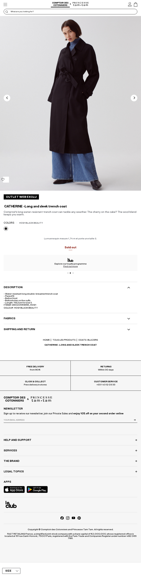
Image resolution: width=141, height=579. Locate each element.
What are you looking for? (22, 12)
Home (46, 340)
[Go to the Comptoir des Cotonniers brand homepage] (60, 4)
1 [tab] (67, 273)
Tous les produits (64, 340)
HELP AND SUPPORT (17, 440)
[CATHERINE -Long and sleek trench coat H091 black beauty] (70, 103)
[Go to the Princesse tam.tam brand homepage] (80, 4)
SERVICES (10, 450)
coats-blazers (88, 340)
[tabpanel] (70, 263)
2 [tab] (70, 273)
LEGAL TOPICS (14, 471)
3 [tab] (73, 273)
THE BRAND (11, 461)
